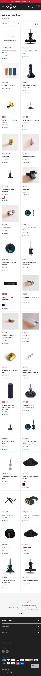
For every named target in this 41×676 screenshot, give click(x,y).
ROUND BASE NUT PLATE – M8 (10, 371)
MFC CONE (5, 547)
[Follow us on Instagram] (7, 651)
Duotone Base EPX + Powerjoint (8, 190)
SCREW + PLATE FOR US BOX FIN (9, 121)
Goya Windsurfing (28, 408)
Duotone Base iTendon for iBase (9, 477)
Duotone (25, 123)
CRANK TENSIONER (8, 515)
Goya (24, 53)
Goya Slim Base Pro (28, 405)
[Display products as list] (38, 24)
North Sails (26, 583)
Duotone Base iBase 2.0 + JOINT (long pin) (29, 443)
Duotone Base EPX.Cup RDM (9, 443)
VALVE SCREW (6, 228)
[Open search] (29, 7)
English (5, 642)
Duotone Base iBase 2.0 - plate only (9, 263)
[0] (37, 7)
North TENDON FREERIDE (30, 580)
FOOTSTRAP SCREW (28, 157)
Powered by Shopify (7, 672)
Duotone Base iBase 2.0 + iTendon (29, 229)
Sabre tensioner (27, 336)
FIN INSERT (5, 157)
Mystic (4, 302)
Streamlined (6, 88)
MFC (3, 550)
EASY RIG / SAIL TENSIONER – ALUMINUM (30, 371)
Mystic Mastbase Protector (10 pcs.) (30, 477)
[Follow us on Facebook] (3, 651)
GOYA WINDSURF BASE (29, 51)
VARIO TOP (25, 189)
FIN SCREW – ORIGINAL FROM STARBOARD (9, 336)
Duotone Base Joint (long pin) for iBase (29, 263)
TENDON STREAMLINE (9, 85)
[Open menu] (3, 6)
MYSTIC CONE (26, 547)
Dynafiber (5, 411)
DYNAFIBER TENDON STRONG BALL (8, 581)
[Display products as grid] (35, 24)
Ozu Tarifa (5, 55)
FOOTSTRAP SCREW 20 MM (30, 297)
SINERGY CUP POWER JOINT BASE (29, 86)
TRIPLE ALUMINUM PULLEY (30, 515)
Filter (6, 24)
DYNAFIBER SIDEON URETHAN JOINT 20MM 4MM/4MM (9, 407)
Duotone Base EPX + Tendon (30, 120)
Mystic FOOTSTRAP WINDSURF (8, 298)
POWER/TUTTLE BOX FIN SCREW (9, 52)
